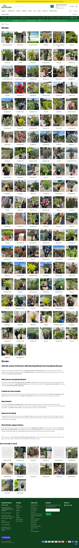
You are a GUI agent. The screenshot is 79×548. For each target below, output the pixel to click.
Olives (47, 17)
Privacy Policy (34, 524)
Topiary (39, 11)
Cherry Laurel (38, 17)
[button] (72, 6)
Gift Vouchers (58, 17)
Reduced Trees (52, 17)
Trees (34, 11)
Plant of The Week (65, 17)
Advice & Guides (5, 14)
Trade (70, 11)
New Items (33, 17)
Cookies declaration (35, 531)
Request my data (8, 541)
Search (2, 541)
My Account (33, 522)
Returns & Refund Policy (36, 526)
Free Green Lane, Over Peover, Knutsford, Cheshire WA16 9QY (7, 509)
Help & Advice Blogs (35, 519)
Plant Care (45, 11)
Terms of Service (34, 528)
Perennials (24, 11)
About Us (75, 11)
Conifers (18, 11)
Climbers (43, 17)
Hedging (3, 11)
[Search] (52, 6)
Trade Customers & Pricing (36, 514)
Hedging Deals (4, 17)
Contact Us (75, 14)
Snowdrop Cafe (34, 508)
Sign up (48, 514)
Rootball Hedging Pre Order (25, 17)
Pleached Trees (11, 11)
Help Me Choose (53, 11)
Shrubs (30, 11)
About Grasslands (34, 505)
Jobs (32, 529)
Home (2, 24)
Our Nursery (33, 507)
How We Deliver (34, 520)
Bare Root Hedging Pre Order (13, 17)
